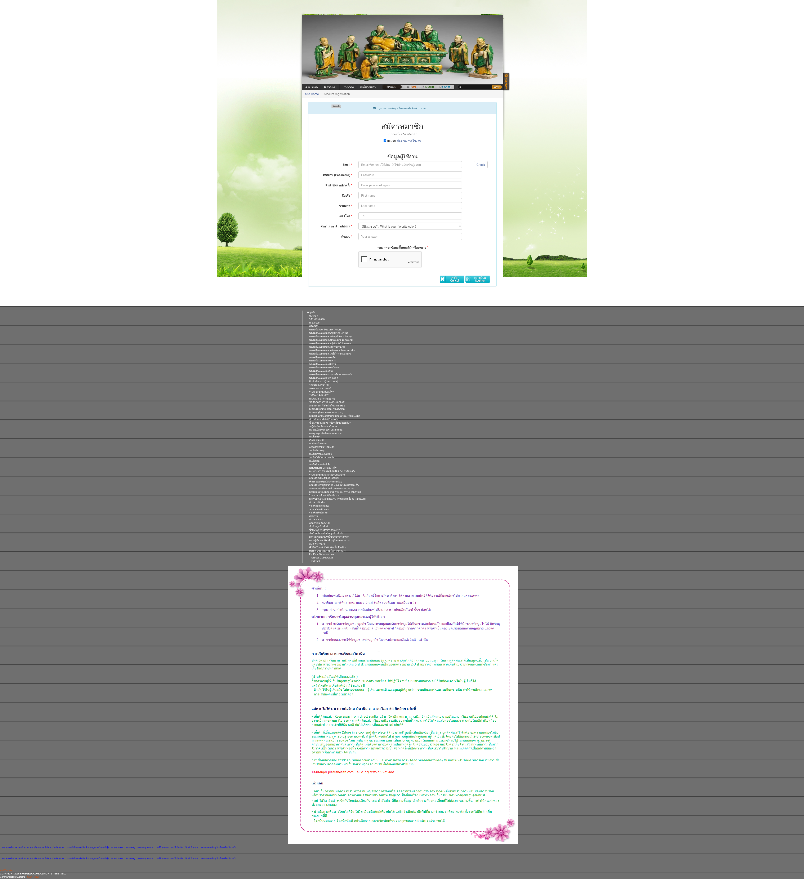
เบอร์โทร (345, 216)
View (36, 877)
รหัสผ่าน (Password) (337, 175)
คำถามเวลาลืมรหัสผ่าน (336, 226)
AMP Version (6, 870)
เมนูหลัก (311, 312)
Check (481, 164)
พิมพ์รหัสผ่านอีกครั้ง (338, 185)
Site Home (312, 94)
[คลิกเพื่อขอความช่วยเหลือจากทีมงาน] (506, 82)
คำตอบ (346, 236)
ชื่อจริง (347, 195)
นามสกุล (345, 206)
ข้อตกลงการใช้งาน (409, 141)
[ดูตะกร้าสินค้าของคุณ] (497, 87)
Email (347, 164)
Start (29, 877)
